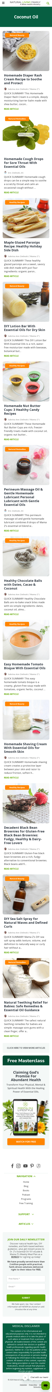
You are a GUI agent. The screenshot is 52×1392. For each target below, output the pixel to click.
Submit (26, 1297)
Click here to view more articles (26, 1047)
